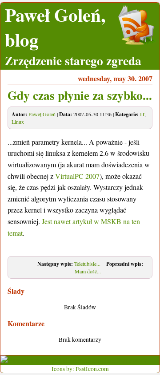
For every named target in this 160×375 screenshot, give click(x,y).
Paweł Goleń (42, 114)
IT (142, 114)
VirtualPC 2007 (77, 176)
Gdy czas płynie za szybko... (80, 95)
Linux (18, 121)
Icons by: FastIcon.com (80, 369)
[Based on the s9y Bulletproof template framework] (73, 360)
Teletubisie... (87, 263)
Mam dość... (88, 271)
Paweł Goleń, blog (55, 27)
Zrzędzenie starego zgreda (73, 60)
